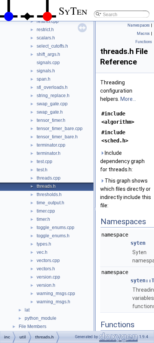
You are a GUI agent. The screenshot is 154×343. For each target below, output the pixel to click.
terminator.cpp (51, 145)
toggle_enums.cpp (55, 227)
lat (27, 310)
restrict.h (45, 29)
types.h (44, 244)
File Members (32, 326)
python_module (40, 318)
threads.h (46, 186)
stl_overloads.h (52, 87)
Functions (143, 41)
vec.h (42, 252)
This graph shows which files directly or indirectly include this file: (125, 193)
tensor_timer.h (51, 120)
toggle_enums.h (53, 235)
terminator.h (49, 153)
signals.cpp (48, 62)
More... (128, 99)
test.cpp (44, 161)
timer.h (43, 219)
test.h (42, 169)
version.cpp (48, 277)
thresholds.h (49, 194)
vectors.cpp (48, 260)
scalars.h (46, 37)
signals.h (46, 70)
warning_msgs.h (53, 301)
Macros (143, 33)
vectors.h (46, 268)
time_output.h (50, 202)
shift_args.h (48, 54)
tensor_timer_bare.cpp (60, 128)
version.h (46, 285)
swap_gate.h (50, 112)
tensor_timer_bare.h (57, 136)
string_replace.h (53, 95)
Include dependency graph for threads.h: (122, 161)
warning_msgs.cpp (56, 293)
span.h (43, 79)
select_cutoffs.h (52, 46)
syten (137, 243)
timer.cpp (46, 211)
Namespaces (138, 25)
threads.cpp (49, 178)
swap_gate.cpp (52, 103)
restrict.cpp (48, 21)
